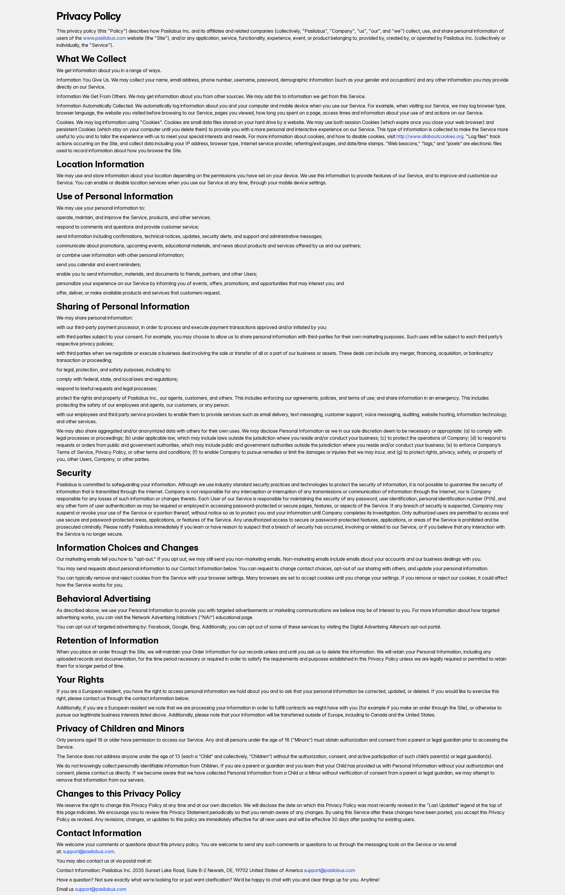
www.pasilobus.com (104, 38)
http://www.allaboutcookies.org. (430, 136)
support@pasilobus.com (88, 851)
